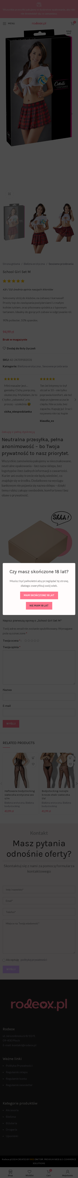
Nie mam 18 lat (39, 605)
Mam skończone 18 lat (39, 595)
